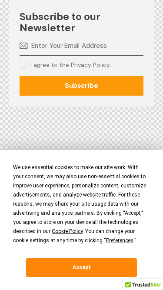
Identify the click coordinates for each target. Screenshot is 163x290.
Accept (82, 267)
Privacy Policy (90, 65)
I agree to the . (70, 65)
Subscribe (81, 85)
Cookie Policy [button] (67, 231)
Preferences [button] (119, 240)
